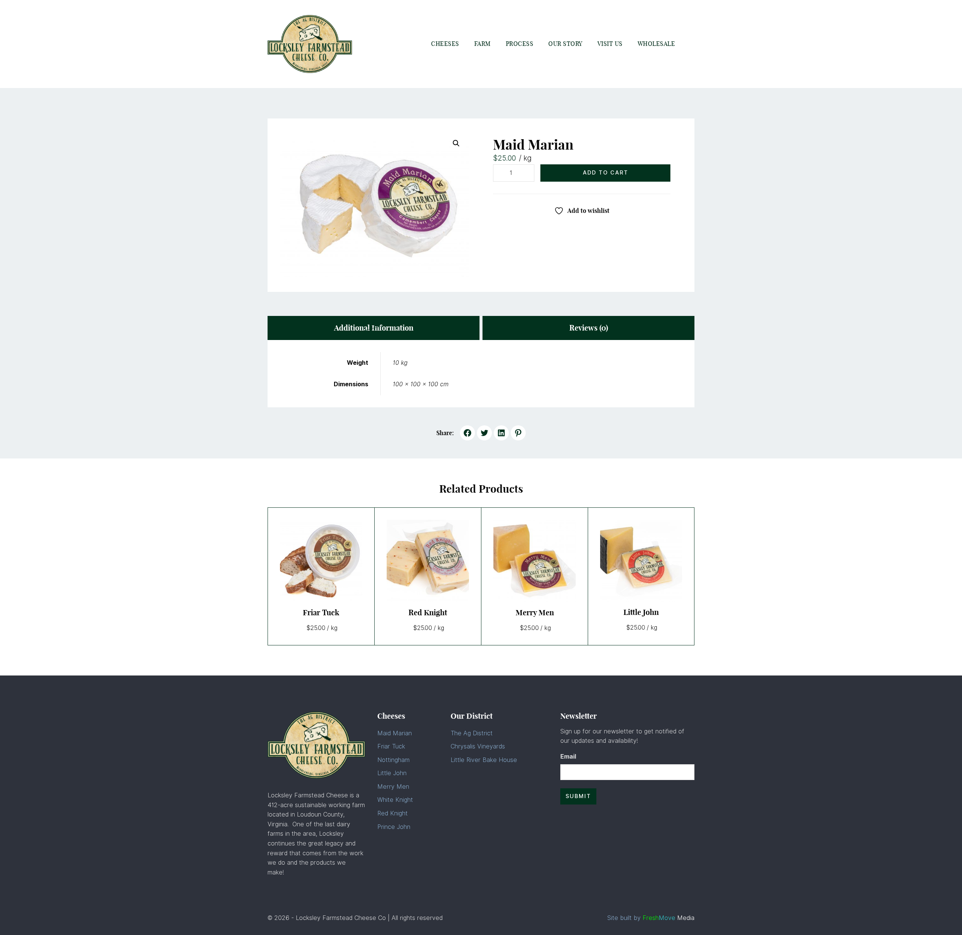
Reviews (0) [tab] (588, 327)
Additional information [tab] (373, 327)
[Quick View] (339, 560)
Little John (392, 773)
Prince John (393, 826)
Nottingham (393, 759)
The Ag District (472, 733)
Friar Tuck (391, 746)
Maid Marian (394, 733)
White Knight (395, 799)
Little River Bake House (484, 759)
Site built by (650, 917)
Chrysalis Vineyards (478, 746)
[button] (456, 143)
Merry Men (393, 786)
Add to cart (605, 172)
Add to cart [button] (302, 560)
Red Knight (392, 813)
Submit (578, 796)
